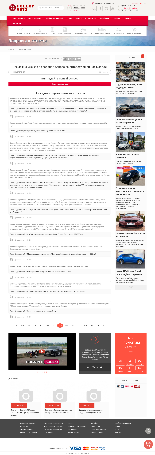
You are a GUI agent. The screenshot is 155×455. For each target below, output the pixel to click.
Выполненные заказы (28, 432)
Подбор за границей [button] (54, 18)
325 (66, 325)
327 (79, 325)
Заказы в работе (26, 429)
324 (60, 325)
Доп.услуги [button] (90, 18)
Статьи (52, 33)
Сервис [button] (117, 18)
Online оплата (118, 33)
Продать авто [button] (74, 18)
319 (28, 325)
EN (145, 3)
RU (141, 3)
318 (22, 325)
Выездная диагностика (53, 429)
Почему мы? (48, 432)
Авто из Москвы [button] (39, 33)
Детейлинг (95, 423)
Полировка (95, 426)
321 (41, 325)
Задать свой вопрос (60, 84)
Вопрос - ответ (95, 366)
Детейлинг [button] (104, 18)
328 (85, 325)
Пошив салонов (97, 432)
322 (47, 325)
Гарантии (24, 426)
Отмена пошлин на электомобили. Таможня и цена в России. (130, 191)
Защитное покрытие (99, 429)
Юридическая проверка (53, 426)
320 (34, 325)
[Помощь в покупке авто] (21, 8)
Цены (117, 429)
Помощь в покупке (27, 423)
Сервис (117, 426)
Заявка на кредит (65, 33)
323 (53, 325)
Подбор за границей (123, 423)
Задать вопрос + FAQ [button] (21, 33)
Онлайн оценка (73, 432)
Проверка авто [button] (34, 18)
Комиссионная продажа (77, 426)
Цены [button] (127, 18)
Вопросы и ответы (25, 49)
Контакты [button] (16, 23)
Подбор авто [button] (18, 18)
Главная (11, 49)
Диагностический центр (53, 423)
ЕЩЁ (130, 287)
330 (97, 325)
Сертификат (72, 429)
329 (91, 325)
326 (72, 325)
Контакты (118, 432)
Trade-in (71, 423)
